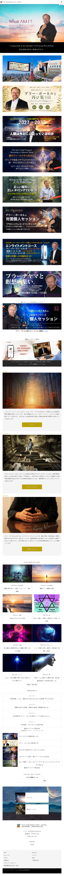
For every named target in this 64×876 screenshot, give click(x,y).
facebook (32, 841)
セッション (7, 855)
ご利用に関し (35, 860)
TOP (5, 852)
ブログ (6, 857)
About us (34, 852)
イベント (32, 424)
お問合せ (6, 860)
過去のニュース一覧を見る (32, 728)
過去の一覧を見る (32, 684)
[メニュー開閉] (61, 2)
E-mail (32, 844)
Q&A (33, 857)
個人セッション (32, 549)
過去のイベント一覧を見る (32, 767)
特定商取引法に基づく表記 (11, 865)
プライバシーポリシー (10, 863)
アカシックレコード (31, 486)
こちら (46, 331)
